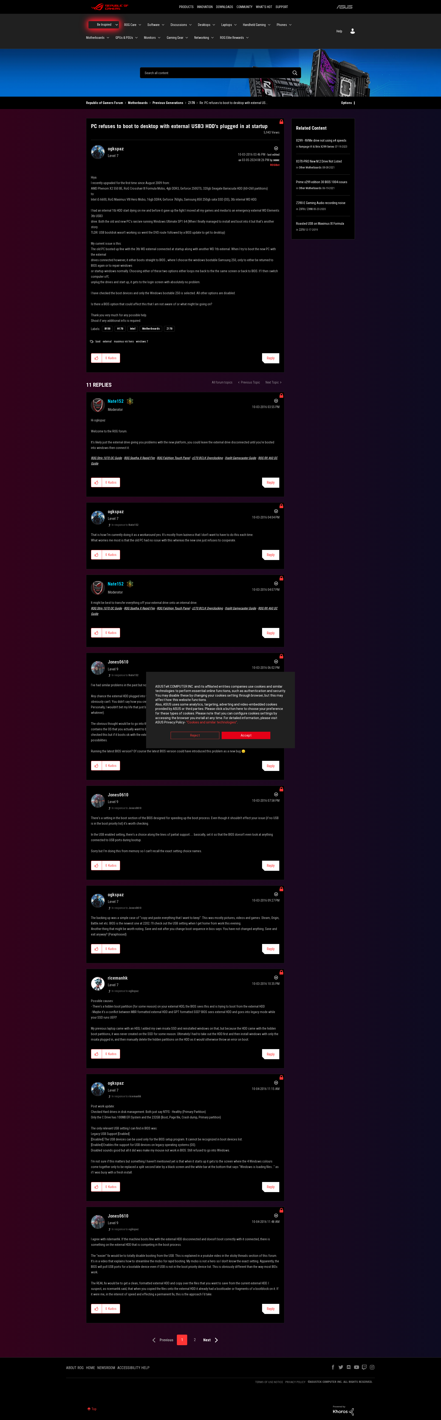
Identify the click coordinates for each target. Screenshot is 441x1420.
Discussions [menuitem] (179, 25)
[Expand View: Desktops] (214, 25)
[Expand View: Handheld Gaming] (269, 25)
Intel (132, 328)
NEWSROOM (106, 1368)
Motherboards (138, 103)
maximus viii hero (124, 341)
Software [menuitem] (153, 25)
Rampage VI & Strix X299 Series (316, 146)
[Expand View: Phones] (290, 25)
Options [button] (346, 103)
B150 (107, 328)
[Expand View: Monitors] (159, 37)
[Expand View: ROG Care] (140, 25)
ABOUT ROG (75, 1368)
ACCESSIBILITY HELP (133, 1368)
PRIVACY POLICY (295, 1382)
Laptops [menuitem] (226, 25)
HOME (90, 1368)
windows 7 (142, 341)
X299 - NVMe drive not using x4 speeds (321, 140)
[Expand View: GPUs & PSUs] (136, 37)
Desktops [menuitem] (204, 25)
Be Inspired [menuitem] (104, 24)
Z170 (191, 103)
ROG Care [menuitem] (130, 25)
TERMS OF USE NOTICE (269, 1382)
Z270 (302, 229)
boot (98, 341)
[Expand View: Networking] (212, 37)
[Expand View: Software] (163, 25)
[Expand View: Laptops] (235, 25)
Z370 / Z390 (306, 209)
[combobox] (220, 72)
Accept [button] (246, 735)
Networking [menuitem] (201, 37)
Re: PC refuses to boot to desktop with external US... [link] (234, 103)
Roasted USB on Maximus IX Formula (320, 223)
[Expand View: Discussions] (190, 25)
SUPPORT (282, 7)
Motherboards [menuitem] (95, 37)
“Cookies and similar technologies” (211, 722)
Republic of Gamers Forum (104, 103)
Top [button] (94, 1409)
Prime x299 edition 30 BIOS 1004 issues (321, 182)
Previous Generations (168, 103)
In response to (125, 525)
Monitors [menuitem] (150, 37)
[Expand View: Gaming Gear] (186, 37)
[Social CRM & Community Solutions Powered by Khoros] (343, 1410)
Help (339, 31)
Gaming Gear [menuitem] (175, 37)
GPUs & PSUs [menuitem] (124, 37)
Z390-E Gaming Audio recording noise (320, 203)
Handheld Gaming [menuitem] (254, 25)
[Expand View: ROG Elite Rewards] (247, 37)
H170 (120, 328)
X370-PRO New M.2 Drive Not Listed (319, 161)
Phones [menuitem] (282, 25)
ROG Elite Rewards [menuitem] (232, 37)
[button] (96, 358)
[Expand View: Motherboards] (108, 37)
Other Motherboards (310, 167)
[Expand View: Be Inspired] (116, 25)
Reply (271, 358)
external (107, 341)
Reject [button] (195, 735)
